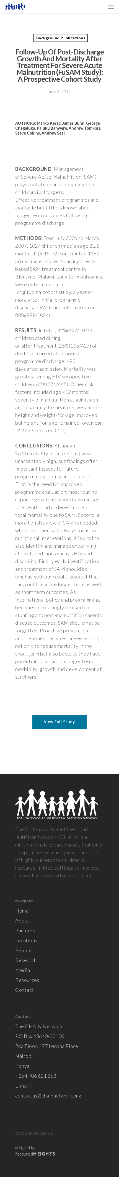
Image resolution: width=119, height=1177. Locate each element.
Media (22, 970)
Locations (26, 940)
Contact (24, 990)
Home (22, 911)
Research (26, 960)
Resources (27, 980)
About (22, 920)
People (23, 950)
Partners (25, 930)
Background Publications (61, 37)
